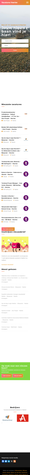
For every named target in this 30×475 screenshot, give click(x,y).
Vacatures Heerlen (9, 2)
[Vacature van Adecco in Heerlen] (23, 418)
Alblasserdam (18, 470)
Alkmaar (25, 470)
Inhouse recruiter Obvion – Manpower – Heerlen (14, 287)
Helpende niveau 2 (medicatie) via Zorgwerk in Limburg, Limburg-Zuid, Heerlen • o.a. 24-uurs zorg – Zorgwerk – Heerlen (15, 278)
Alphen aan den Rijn (16, 472)
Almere (8, 472)
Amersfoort (24, 472)
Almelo (4, 472)
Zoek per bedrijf (18, 375)
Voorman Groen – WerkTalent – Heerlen (12, 327)
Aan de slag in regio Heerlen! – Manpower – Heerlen (15, 303)
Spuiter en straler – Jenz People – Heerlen (12, 310)
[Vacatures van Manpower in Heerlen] (7, 418)
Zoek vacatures (7, 375)
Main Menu (27, 2)
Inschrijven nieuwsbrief (7, 264)
